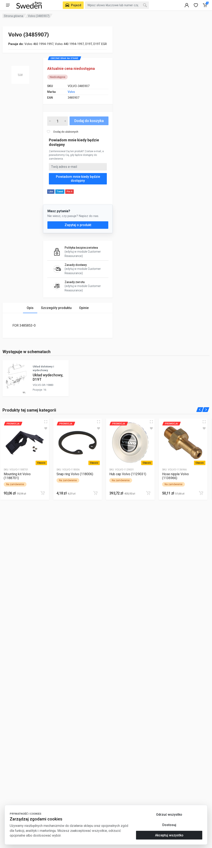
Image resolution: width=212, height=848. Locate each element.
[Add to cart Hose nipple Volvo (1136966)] (201, 493)
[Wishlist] (195, 5)
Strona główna (13, 16)
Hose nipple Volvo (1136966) (175, 476)
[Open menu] (7, 5)
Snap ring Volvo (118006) (75, 474)
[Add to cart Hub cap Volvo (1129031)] (148, 493)
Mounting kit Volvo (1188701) (17, 476)
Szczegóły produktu (56, 308)
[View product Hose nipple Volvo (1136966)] (183, 443)
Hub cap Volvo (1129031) (127, 474)
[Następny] (206, 409)
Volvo (71, 91)
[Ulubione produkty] (45, 428)
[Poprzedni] (200, 409)
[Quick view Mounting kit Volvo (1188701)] (45, 421)
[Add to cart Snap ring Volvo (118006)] (95, 493)
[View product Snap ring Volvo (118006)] (77, 443)
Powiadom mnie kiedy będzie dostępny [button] (78, 179)
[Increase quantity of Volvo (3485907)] (65, 121)
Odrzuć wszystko (169, 815)
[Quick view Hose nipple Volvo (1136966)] (204, 421)
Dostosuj (169, 825)
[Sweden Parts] (29, 5)
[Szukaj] (145, 5)
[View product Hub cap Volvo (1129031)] (130, 443)
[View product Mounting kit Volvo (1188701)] (25, 443)
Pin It (69, 191)
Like (51, 191)
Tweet (60, 191)
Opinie (84, 308)
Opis (30, 308)
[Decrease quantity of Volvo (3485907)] (49, 121)
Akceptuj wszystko (169, 835)
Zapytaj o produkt (78, 225)
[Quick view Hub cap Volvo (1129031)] (151, 421)
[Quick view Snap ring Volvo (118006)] (98, 421)
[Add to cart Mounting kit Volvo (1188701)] (42, 493)
